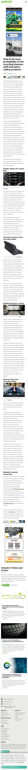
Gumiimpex (5, 188)
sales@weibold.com (8, 503)
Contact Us (5, 751)
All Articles (5, 585)
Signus (20, 316)
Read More (4, 618)
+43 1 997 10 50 (7, 704)
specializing (11, 512)
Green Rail (9, 400)
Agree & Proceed (14, 767)
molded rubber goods (18, 489)
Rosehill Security (18, 257)
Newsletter (14, 585)
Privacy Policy (20, 762)
